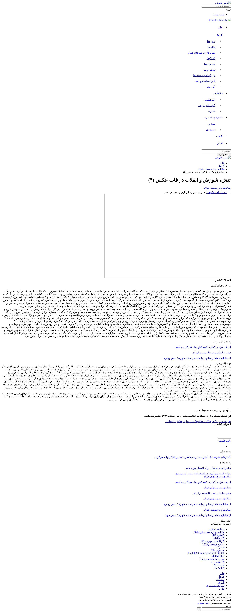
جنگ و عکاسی (204, 421)
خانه (220, 27)
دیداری (211, 124)
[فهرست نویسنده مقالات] (224, 437)
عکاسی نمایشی (189, 421)
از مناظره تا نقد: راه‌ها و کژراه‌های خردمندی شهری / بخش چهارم (197, 358)
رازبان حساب (204, 603)
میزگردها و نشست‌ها (204, 75)
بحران (228, 421)
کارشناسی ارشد (206, 105)
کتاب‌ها (211, 47)
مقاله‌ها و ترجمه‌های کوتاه (201, 52)
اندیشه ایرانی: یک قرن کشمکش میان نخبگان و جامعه (203, 347)
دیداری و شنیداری (213, 117)
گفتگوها (211, 58)
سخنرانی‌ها (209, 69)
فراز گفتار (217, 556)
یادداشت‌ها (209, 64)
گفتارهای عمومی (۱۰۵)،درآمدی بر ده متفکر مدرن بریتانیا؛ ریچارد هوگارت (193, 457)
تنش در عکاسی (218, 421)
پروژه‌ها (211, 41)
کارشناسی (209, 99)
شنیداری (210, 129)
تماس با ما (219, 14)
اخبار (220, 143)
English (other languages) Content (206, 553)
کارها (220, 34)
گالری (219, 136)
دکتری (211, 111)
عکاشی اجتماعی (173, 421)
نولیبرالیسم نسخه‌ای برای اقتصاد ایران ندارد (208, 468)
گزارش (211, 86)
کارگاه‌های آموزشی (205, 81)
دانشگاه (218, 93)
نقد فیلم (219, 565)
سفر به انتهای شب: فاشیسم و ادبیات (212, 352)
